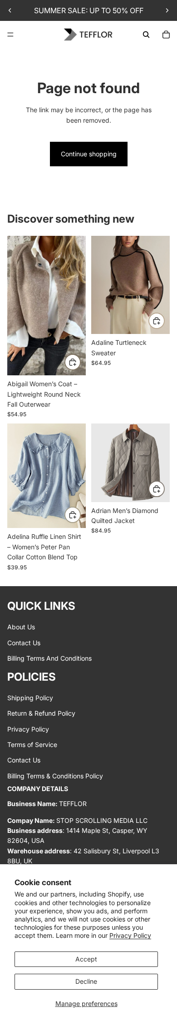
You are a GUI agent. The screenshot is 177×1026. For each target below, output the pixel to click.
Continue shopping (89, 154)
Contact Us (23, 643)
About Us (21, 627)
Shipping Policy (30, 698)
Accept (86, 959)
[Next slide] (167, 10)
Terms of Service (32, 744)
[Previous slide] (10, 10)
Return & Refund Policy (41, 713)
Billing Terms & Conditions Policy (55, 776)
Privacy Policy (130, 935)
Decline (86, 981)
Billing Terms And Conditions (49, 658)
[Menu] (10, 34)
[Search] (146, 35)
